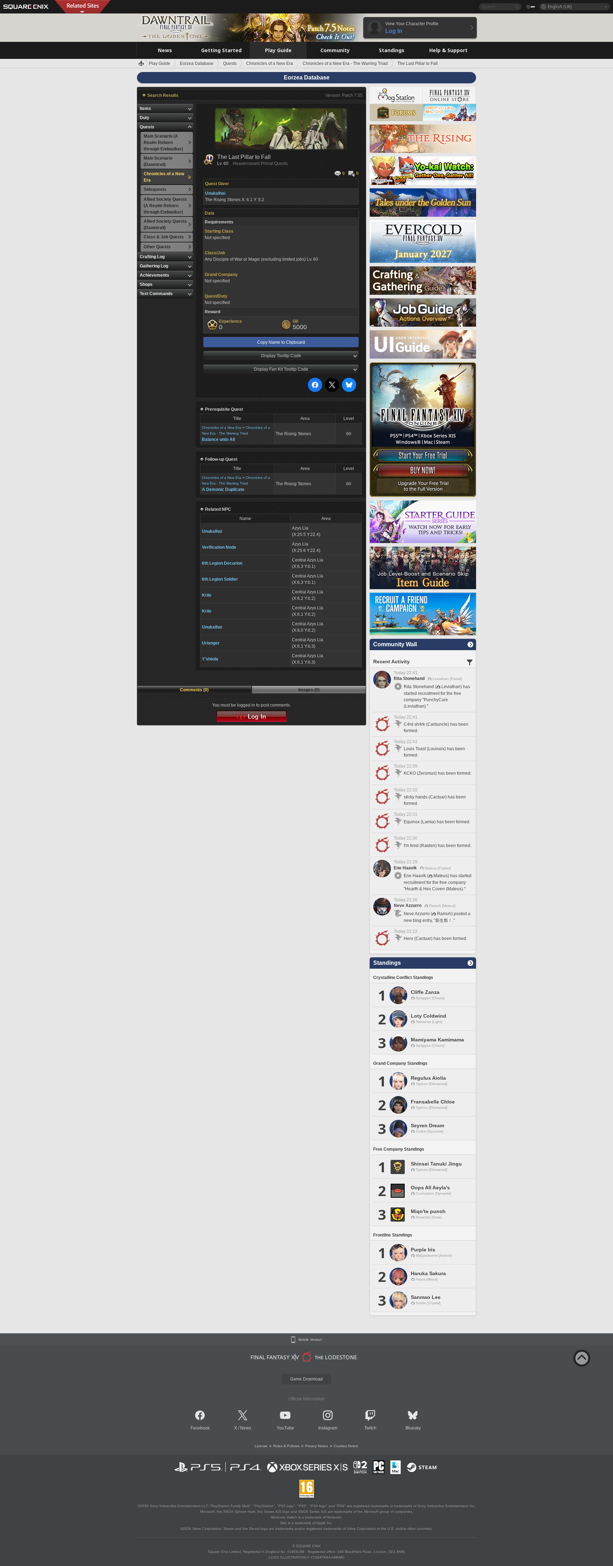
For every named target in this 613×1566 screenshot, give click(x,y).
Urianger (211, 643)
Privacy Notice (316, 1446)
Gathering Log (154, 266)
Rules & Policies (286, 1446)
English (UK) (559, 7)
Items (145, 108)
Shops (146, 284)
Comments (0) (194, 689)
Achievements (154, 275)
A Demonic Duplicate (223, 489)
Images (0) (309, 689)
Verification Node (219, 547)
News (245, 1428)
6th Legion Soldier (220, 579)
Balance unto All (218, 439)
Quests (147, 126)
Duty (144, 117)
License (261, 1446)
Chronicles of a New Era (221, 428)
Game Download (306, 1379)
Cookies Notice (346, 1446)
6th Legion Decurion (222, 563)
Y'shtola (210, 659)
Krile (206, 595)
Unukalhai (212, 531)
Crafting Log (152, 256)
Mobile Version (310, 1339)
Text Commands (156, 293)
